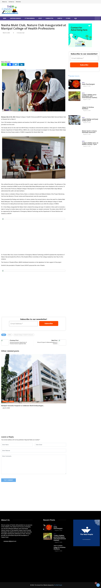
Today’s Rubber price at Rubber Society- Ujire (90, 143)
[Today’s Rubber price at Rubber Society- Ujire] (74, 143)
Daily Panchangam (88, 84)
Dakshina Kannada (15, 18)
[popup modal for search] (97, 18)
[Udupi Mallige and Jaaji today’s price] (74, 120)
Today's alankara (86, 105)
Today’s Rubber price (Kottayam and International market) (89, 96)
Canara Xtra (49, 18)
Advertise (18, 1)
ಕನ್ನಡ (75, 18)
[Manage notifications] (96, 583)
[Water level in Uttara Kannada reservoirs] (74, 132)
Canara (11, 401)
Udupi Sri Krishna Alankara (88, 108)
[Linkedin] (21, 64)
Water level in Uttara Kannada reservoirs (89, 131)
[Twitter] (16, 64)
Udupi (40, 18)
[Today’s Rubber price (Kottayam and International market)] (74, 96)
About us (4, 1)
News (4, 18)
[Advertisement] (33, 49)
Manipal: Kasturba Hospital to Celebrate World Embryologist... (22, 406)
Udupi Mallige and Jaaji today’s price (90, 119)
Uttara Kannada (30, 18)
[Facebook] (10, 64)
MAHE (9, 334)
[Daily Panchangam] (74, 84)
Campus (59, 18)
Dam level (84, 129)
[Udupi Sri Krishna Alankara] (74, 108)
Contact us (11, 1)
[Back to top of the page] (98, 585)
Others (68, 18)
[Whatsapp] (4, 64)
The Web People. (58, 585)
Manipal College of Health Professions (23, 334)
